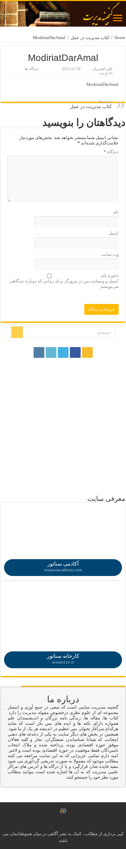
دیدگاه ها (31, 69)
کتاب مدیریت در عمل (90, 37)
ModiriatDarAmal (102, 84)
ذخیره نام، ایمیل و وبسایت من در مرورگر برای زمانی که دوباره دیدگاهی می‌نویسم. (64, 281)
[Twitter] (63, 352)
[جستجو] (17, 332)
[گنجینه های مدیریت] (63, 14)
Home (120, 37)
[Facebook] (75, 352)
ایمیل (114, 233)
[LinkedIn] (51, 352)
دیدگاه (111, 151)
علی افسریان (102, 69)
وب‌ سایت (110, 254)
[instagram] (39, 352)
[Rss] (87, 352)
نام (116, 211)
